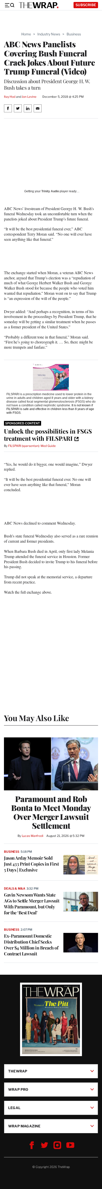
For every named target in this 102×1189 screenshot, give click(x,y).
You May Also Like (36, 717)
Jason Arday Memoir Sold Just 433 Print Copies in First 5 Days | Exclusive (31, 864)
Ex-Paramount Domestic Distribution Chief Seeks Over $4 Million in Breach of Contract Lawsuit (31, 945)
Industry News (48, 34)
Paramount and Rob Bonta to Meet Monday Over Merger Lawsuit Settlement (51, 812)
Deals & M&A (14, 888)
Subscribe (86, 5)
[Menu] (9, 5)
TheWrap (17, 1071)
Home (26, 34)
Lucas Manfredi (32, 836)
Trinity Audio (50, 191)
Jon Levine (29, 96)
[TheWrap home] (38, 5)
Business (74, 34)
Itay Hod (9, 96)
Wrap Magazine (24, 1126)
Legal (14, 1108)
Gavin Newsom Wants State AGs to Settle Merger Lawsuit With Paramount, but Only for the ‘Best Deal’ (31, 904)
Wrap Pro (18, 1089)
